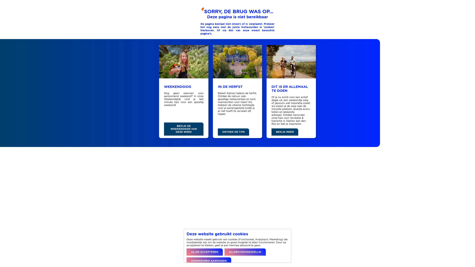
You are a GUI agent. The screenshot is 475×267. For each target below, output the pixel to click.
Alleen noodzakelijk (245, 252)
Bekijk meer (285, 132)
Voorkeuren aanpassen (209, 261)
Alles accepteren (204, 252)
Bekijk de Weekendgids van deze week (183, 129)
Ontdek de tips (233, 132)
